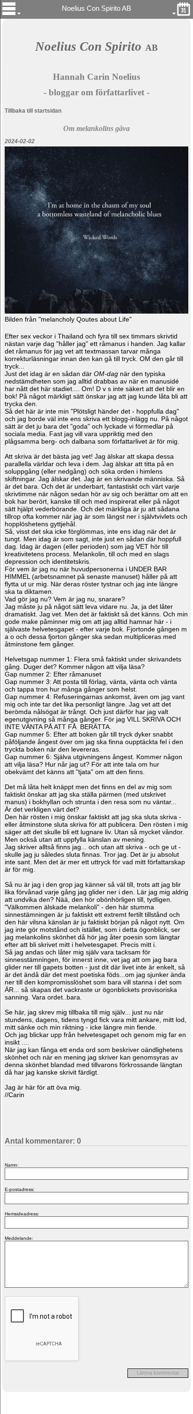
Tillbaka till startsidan (33, 111)
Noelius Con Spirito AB (96, 8)
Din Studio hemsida (97, 1409)
